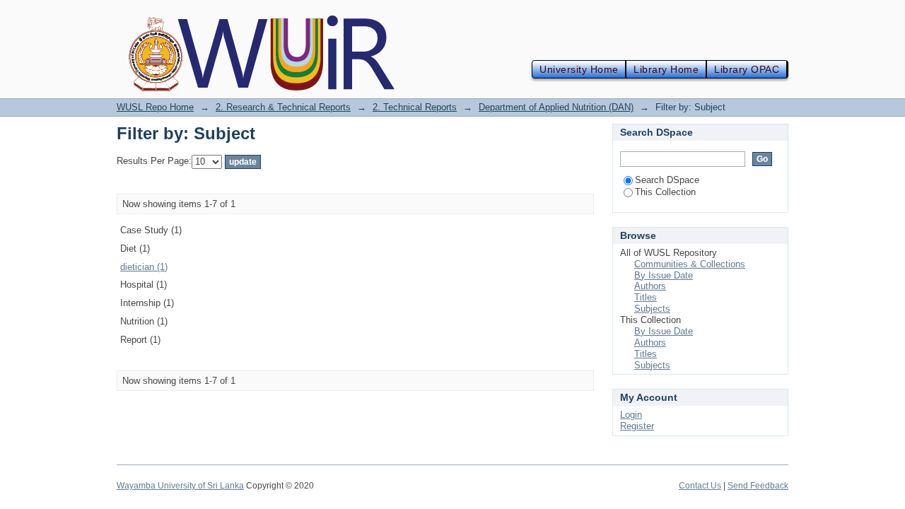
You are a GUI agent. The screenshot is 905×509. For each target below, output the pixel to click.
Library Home (666, 69)
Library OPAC (746, 69)
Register (637, 426)
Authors (650, 286)
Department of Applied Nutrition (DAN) (556, 107)
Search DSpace (667, 180)
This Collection (665, 192)
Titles (645, 297)
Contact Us (700, 486)
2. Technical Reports (415, 107)
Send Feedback (758, 486)
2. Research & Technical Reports (283, 107)
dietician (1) (144, 267)
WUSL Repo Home (155, 107)
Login (631, 414)
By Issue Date (663, 275)
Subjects (652, 308)
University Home (578, 69)
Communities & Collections (689, 264)
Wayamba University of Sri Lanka (180, 486)
